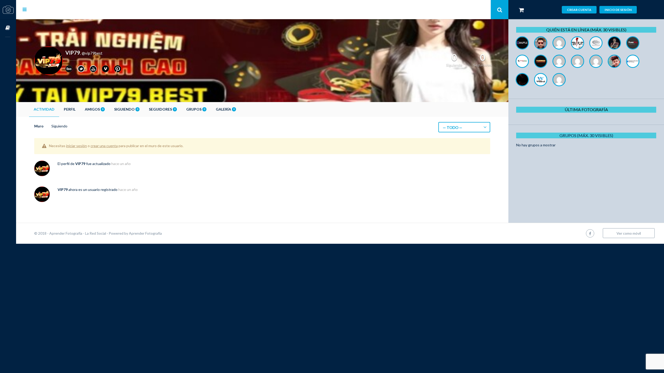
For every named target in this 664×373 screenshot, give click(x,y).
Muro (39, 126)
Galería (225, 109)
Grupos (195, 109)
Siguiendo (126, 109)
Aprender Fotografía (145, 233)
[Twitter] (81, 68)
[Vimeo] (105, 68)
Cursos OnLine (8, 28)
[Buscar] (499, 9)
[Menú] (24, 9)
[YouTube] (93, 68)
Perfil (69, 109)
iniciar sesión (76, 146)
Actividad (44, 109)
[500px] (68, 68)
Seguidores (162, 109)
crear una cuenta (104, 146)
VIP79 (80, 163)
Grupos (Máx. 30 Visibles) (586, 135)
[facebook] (590, 233)
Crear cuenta (579, 10)
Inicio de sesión (618, 10)
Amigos (94, 109)
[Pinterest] (117, 68)
